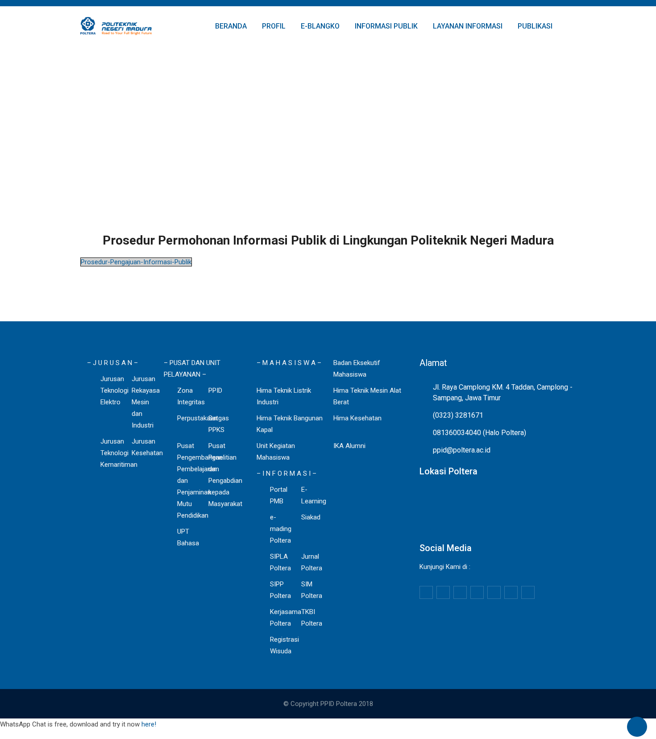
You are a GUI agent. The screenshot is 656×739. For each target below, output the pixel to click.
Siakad (310, 517)
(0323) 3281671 (458, 415)
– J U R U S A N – (112, 363)
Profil (274, 26)
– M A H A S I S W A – (289, 363)
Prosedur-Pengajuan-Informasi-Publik (136, 262)
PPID (215, 390)
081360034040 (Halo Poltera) (479, 432)
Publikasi (535, 26)
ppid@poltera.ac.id (461, 450)
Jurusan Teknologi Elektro (114, 390)
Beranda (231, 26)
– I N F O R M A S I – (286, 473)
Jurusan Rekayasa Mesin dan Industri (146, 402)
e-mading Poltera (280, 528)
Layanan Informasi (467, 26)
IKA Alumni (349, 446)
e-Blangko (320, 26)
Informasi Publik (386, 26)
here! (148, 724)
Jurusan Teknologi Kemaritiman (118, 453)
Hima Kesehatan (357, 418)
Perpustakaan (197, 418)
